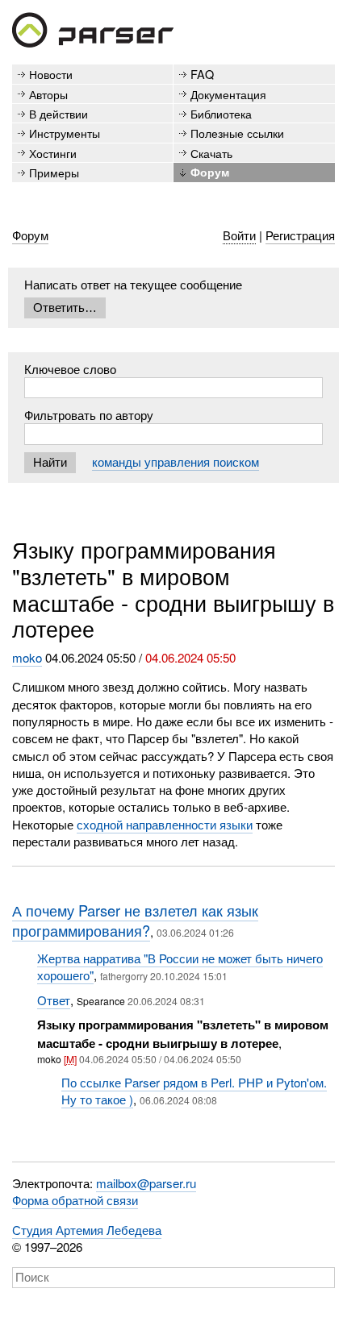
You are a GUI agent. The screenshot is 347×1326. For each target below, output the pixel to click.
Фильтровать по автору (88, 414)
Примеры (54, 172)
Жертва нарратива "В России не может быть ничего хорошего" (180, 966)
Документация (228, 93)
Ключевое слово (70, 368)
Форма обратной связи (75, 1199)
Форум (209, 172)
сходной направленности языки (165, 824)
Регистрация (300, 235)
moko (27, 657)
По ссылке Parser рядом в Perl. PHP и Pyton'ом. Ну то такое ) (194, 1091)
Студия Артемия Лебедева (86, 1229)
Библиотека (221, 113)
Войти (239, 235)
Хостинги (53, 152)
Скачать (211, 152)
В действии (58, 113)
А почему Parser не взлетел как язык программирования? (135, 921)
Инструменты (64, 132)
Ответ (53, 999)
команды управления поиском (175, 461)
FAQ (202, 73)
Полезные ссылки (237, 132)
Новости (51, 73)
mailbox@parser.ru (146, 1182)
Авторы (48, 93)
